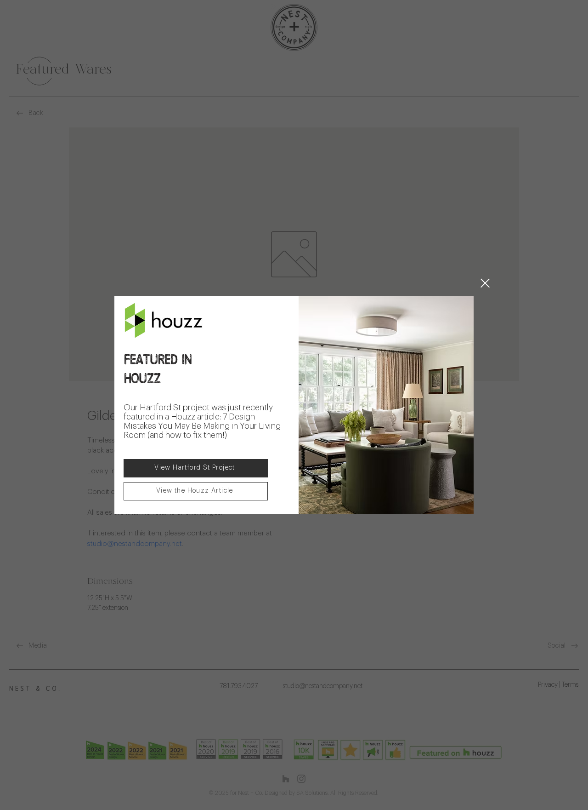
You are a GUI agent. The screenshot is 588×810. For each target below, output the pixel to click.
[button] (485, 283)
